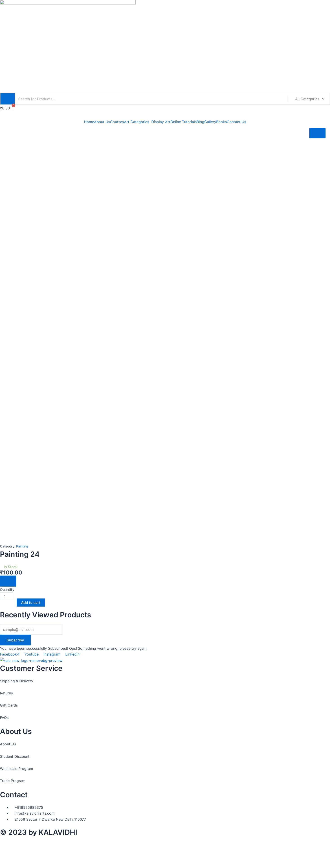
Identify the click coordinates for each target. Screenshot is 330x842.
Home (89, 122)
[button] (165, 115)
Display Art (160, 122)
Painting (22, 546)
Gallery (210, 122)
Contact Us (236, 122)
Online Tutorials (183, 122)
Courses (117, 122)
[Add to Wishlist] (8, 581)
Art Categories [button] (136, 122)
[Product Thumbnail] (317, 133)
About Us (102, 122)
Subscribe (15, 640)
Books (221, 122)
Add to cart (30, 602)
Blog (200, 122)
